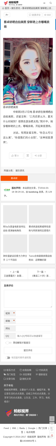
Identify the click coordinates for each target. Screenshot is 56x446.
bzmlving (33, 192)
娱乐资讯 (15, 8)
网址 (8, 328)
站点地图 (30, 432)
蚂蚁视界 (31, 437)
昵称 (10, 313)
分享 (39, 155)
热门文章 (42, 428)
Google (31, 428)
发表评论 (36, 15)
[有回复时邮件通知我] (7, 358)
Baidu (22, 428)
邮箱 (10, 321)
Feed (6, 428)
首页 (7, 8)
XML (14, 428)
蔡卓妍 (7, 107)
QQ (7, 336)
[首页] (51, 418)
